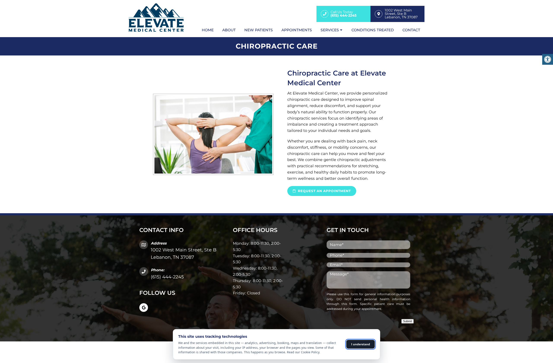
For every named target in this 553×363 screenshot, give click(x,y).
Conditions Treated (372, 30)
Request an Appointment (324, 191)
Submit (407, 321)
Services (330, 30)
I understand (360, 344)
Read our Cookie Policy (303, 352)
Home (208, 30)
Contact (411, 30)
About (229, 30)
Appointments (296, 30)
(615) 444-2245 (167, 276)
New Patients (258, 30)
